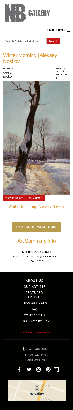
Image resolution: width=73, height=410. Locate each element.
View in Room (14, 198)
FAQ (34, 309)
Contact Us (35, 315)
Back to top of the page (38, 332)
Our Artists (35, 286)
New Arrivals (34, 303)
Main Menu (56, 30)
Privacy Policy (36, 321)
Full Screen (35, 198)
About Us (34, 280)
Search (53, 41)
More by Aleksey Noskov (8, 72)
